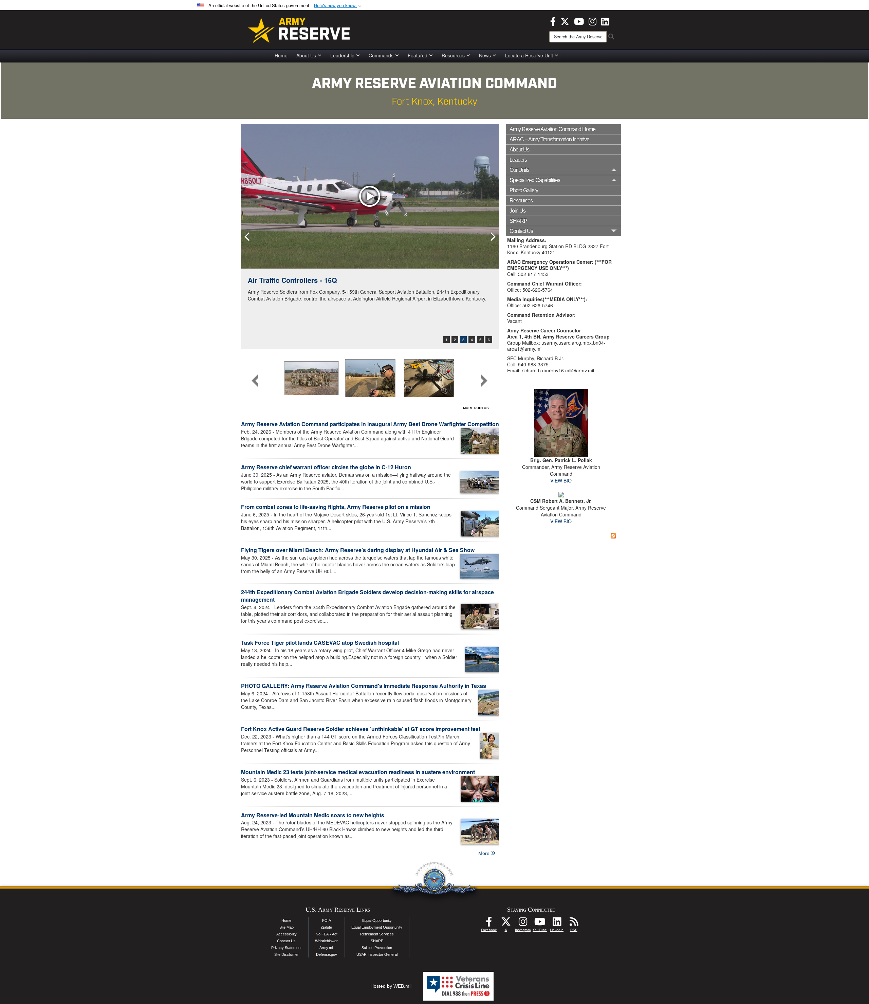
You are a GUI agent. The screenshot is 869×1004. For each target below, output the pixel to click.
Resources (453, 55)
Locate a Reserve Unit (529, 55)
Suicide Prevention (377, 948)
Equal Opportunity (377, 920)
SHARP (518, 221)
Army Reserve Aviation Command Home (552, 129)
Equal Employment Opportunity (376, 927)
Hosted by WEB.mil (390, 986)
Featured (417, 55)
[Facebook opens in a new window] (553, 20)
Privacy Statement (286, 948)
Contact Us (286, 941)
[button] (338, 5)
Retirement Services (377, 934)
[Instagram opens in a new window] (592, 20)
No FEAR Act (326, 934)
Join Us (517, 211)
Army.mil (326, 948)
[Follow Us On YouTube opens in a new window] (539, 923)
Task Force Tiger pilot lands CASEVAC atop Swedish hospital (320, 642)
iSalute (326, 927)
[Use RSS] (573, 923)
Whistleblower (326, 941)
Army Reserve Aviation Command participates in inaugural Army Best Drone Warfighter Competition (370, 424)
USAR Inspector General (376, 954)
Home (281, 55)
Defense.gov (326, 954)
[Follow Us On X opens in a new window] (505, 923)
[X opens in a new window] (564, 20)
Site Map (286, 927)
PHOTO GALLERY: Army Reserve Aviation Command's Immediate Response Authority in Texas (363, 686)
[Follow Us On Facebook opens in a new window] (488, 923)
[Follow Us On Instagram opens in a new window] (522, 923)
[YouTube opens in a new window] (579, 20)
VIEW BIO (561, 480)
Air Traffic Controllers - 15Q (292, 280)
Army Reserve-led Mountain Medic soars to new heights (312, 815)
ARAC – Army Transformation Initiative (549, 139)
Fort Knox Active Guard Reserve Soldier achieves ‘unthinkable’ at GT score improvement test (360, 729)
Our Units (519, 170)
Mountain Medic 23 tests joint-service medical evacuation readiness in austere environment (358, 772)
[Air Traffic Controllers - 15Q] (370, 196)
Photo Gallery (524, 190)
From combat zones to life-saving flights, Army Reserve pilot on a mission (335, 507)
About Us (306, 55)
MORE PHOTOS (476, 408)
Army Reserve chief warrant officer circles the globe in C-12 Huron (326, 467)
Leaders (518, 160)
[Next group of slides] (484, 380)
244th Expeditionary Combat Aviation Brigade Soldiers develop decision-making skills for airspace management (367, 596)
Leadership (342, 55)
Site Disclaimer (286, 954)
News (485, 55)
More (484, 853)
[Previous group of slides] (255, 380)
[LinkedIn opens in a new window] (605, 20)
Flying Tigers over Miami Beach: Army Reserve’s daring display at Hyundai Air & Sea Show (358, 550)
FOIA (326, 920)
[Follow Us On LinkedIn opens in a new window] (556, 923)
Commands (381, 55)
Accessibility (286, 934)
